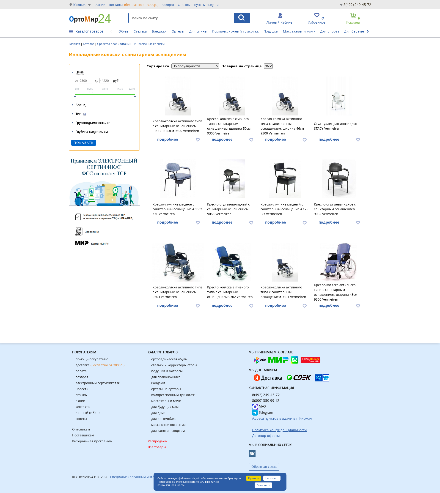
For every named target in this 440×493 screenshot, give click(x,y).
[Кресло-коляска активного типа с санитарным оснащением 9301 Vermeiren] (285, 262)
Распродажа (157, 441)
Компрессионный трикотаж (235, 31)
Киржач (79, 4)
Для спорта (329, 31)
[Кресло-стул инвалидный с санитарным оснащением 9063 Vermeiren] (232, 178)
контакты (83, 407)
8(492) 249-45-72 (357, 4)
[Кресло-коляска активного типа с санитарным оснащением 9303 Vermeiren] (178, 262)
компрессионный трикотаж (173, 395)
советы (81, 418)
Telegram (265, 412)
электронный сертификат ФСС (100, 383)
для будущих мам (165, 407)
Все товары (157, 447)
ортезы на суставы (166, 389)
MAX (262, 406)
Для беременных (358, 31)
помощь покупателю (92, 359)
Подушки (271, 31)
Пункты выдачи (206, 5)
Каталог (89, 44)
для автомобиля (163, 418)
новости (82, 389)
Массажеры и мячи (299, 31)
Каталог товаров (90, 31)
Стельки (140, 31)
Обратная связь (264, 466)
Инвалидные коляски (149, 44)
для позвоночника (165, 377)
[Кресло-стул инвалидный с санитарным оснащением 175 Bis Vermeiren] (285, 178)
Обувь (123, 31)
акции (80, 401)
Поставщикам (83, 435)
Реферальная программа (92, 441)
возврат (82, 377)
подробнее (167, 139)
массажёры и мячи (166, 401)
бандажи (158, 383)
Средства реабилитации (114, 44)
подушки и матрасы (167, 371)
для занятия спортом (168, 430)
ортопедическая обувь (169, 359)
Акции (100, 5)
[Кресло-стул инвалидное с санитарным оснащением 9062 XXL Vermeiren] (178, 178)
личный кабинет (89, 413)
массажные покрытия (168, 424)
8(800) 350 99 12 (265, 400)
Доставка (133, 5)
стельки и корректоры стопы (174, 365)
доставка (100, 365)
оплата (81, 371)
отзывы (82, 395)
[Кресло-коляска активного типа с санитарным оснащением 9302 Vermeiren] (232, 262)
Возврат (168, 5)
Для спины (198, 31)
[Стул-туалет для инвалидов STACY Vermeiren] (338, 96)
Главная (75, 44)
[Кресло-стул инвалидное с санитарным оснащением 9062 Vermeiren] (338, 178)
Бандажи (159, 31)
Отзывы (184, 5)
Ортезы (178, 31)
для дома (158, 413)
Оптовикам (81, 429)
